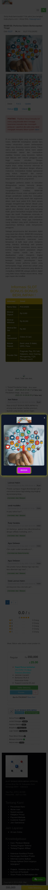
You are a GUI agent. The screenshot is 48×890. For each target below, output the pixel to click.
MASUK (24, 470)
